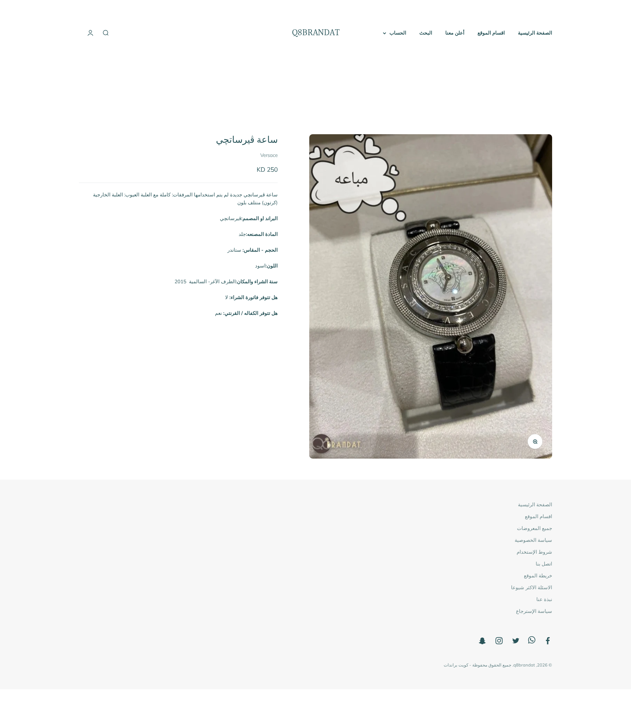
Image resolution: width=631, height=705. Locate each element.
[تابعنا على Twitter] (515, 640)
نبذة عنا (544, 599)
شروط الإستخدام (534, 552)
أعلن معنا (454, 33)
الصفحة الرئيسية (535, 33)
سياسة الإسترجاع (534, 611)
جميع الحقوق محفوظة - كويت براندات (477, 664)
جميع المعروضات (534, 528)
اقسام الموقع (491, 33)
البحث (425, 33)
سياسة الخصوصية (533, 540)
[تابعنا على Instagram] (499, 640)
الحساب (397, 33)
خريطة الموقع (538, 575)
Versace (269, 155)
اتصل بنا (544, 564)
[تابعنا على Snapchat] (482, 640)
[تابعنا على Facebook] (547, 640)
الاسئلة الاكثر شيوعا (531, 587)
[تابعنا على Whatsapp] (531, 642)
